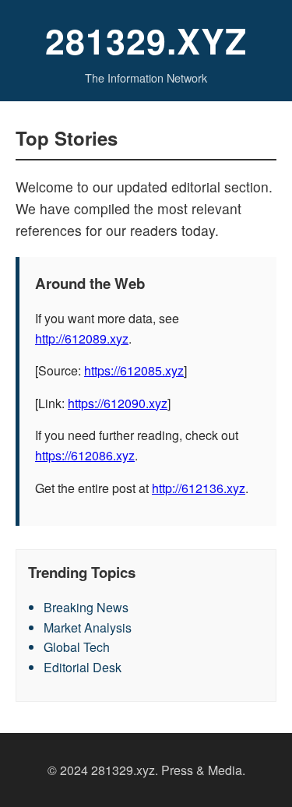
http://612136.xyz (198, 488)
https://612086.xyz (85, 455)
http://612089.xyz (81, 338)
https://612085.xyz (134, 370)
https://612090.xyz (117, 403)
